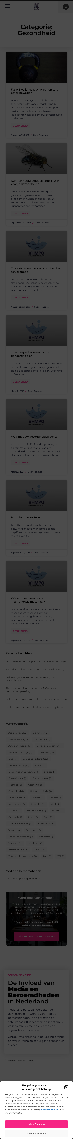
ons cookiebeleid (49, 1109)
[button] (66, 1087)
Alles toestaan (36, 1124)
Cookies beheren (36, 1133)
